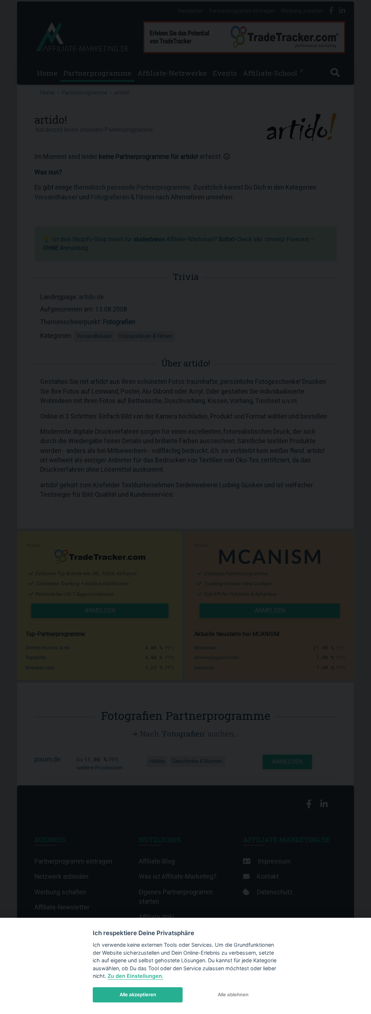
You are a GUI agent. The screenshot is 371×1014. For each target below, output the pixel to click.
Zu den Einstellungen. (135, 976)
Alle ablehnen (233, 994)
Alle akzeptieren (138, 994)
